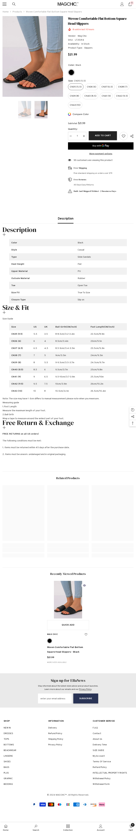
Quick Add (68, 625)
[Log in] (122, 4)
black (49, 640)
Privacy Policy (85, 689)
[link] (23, 550)
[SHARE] (131, 136)
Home (5, 11)
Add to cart (103, 135)
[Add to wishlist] (123, 136)
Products (17, 11)
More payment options (100, 153)
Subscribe (85, 698)
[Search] (14, 4)
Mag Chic (82, 36)
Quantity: (73, 129)
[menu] (4, 4)
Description (65, 219)
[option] (32, 56)
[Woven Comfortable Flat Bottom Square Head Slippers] (68, 600)
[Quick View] (84, 585)
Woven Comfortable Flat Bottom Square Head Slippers (65, 649)
